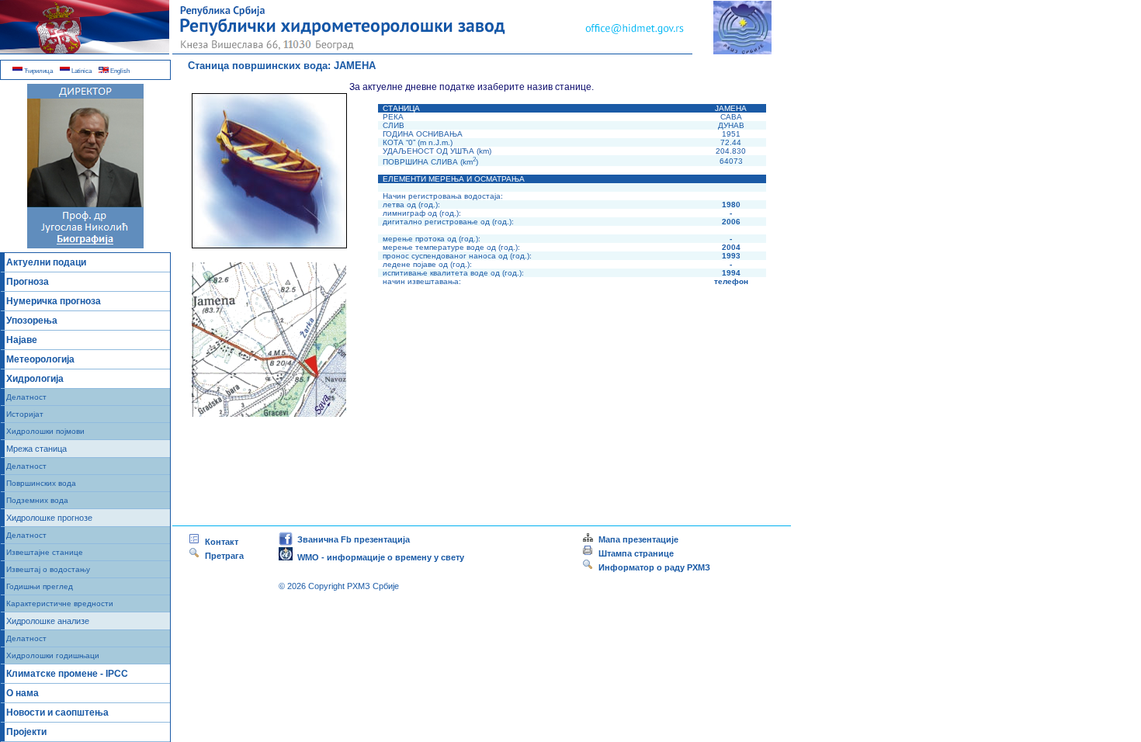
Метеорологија (40, 359)
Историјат (24, 414)
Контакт (219, 541)
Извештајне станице (44, 552)
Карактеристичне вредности (59, 603)
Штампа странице (636, 553)
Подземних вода (37, 500)
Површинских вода (41, 483)
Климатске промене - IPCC (67, 673)
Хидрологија (35, 378)
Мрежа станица (36, 448)
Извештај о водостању (48, 569)
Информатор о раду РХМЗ (652, 567)
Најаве (21, 340)
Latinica (81, 71)
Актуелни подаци (46, 262)
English (119, 71)
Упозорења (31, 320)
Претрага (222, 555)
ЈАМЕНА (355, 65)
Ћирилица (38, 71)
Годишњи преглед (39, 586)
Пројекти (26, 731)
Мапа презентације (636, 539)
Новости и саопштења (57, 712)
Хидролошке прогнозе (49, 517)
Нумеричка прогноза (53, 301)
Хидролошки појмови (45, 431)
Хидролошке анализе (47, 621)
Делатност (26, 397)
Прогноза (27, 281)
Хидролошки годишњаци (52, 655)
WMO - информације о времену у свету (378, 557)
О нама (22, 693)
